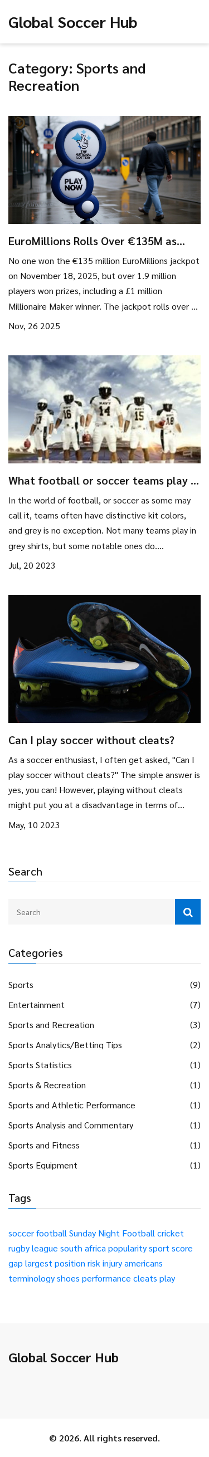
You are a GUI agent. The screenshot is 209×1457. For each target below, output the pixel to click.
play (167, 1278)
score (182, 1248)
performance (106, 1278)
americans (143, 1263)
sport (159, 1248)
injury (112, 1263)
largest (38, 1263)
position (70, 1263)
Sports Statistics (40, 1064)
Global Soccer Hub (72, 21)
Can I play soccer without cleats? (91, 739)
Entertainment (36, 1004)
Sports (20, 984)
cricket (170, 1233)
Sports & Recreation (47, 1084)
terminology (31, 1278)
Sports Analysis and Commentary (70, 1125)
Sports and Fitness (44, 1145)
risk (94, 1263)
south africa (83, 1248)
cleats (145, 1278)
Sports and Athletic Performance (71, 1105)
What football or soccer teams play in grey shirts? (104, 480)
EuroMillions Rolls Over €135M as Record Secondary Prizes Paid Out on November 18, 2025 (100, 240)
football (51, 1233)
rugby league (33, 1248)
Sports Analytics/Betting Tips (65, 1044)
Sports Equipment (42, 1165)
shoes (68, 1278)
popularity (127, 1248)
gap (15, 1263)
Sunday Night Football (112, 1233)
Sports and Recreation (51, 1024)
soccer (21, 1233)
